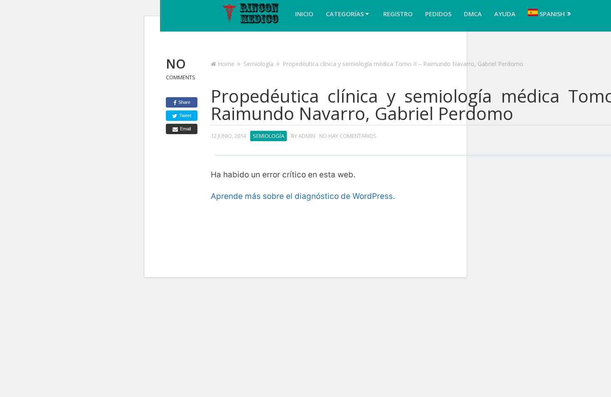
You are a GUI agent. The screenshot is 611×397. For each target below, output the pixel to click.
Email (185, 128)
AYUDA (504, 14)
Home (226, 64)
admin (306, 136)
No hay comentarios (348, 136)
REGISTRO (398, 14)
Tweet (184, 115)
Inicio (304, 14)
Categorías (345, 14)
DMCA (473, 14)
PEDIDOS (438, 14)
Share (183, 102)
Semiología (258, 64)
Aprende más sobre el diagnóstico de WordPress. (303, 196)
